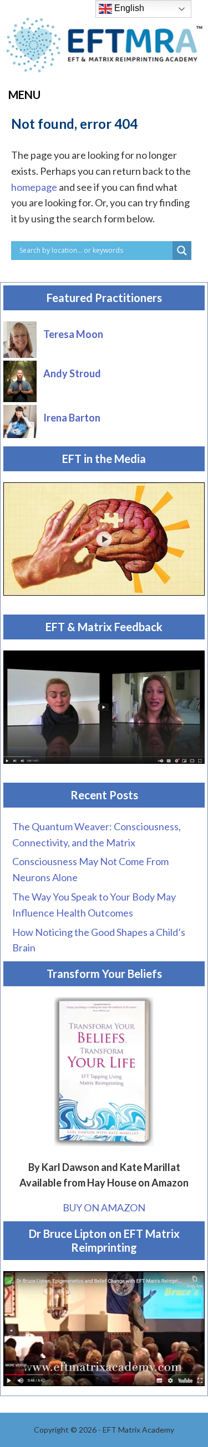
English (128, 8)
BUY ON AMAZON (104, 1207)
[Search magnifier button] (182, 250)
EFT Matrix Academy (104, 48)
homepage (34, 187)
